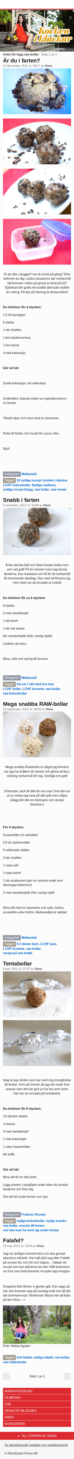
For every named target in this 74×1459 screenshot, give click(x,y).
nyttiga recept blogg (18, 489)
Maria (48, 65)
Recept (40, 1214)
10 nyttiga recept (29, 480)
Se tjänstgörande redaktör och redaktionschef (36, 1445)
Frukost (27, 1214)
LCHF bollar (12, 689)
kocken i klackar (55, 480)
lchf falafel (24, 1357)
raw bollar (42, 489)
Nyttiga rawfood (43, 485)
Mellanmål (29, 474)
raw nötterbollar (14, 1362)
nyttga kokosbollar (31, 1221)
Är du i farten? (21, 60)
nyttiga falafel (43, 1357)
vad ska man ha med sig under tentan (31, 1230)
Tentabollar (17, 964)
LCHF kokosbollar (16, 485)
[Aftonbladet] (18, 4)
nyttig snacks (56, 1221)
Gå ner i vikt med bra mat (35, 684)
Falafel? (13, 1240)
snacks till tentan (31, 1225)
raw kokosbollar (15, 693)
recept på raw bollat (17, 953)
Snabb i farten (21, 500)
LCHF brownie (33, 689)
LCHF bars (48, 944)
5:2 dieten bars (28, 944)
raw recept (58, 489)
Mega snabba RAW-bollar (35, 704)
